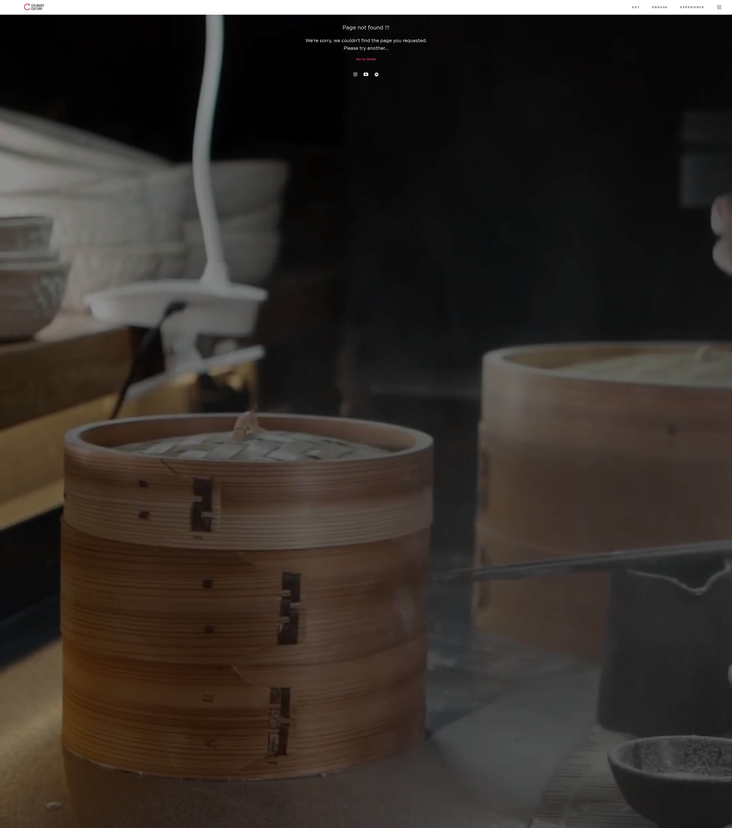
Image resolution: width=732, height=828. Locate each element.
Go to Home (366, 59)
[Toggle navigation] (719, 7)
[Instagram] (355, 74)
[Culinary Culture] (34, 7)
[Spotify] (377, 74)
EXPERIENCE (692, 7)
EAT (636, 7)
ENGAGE (660, 7)
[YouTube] (366, 74)
